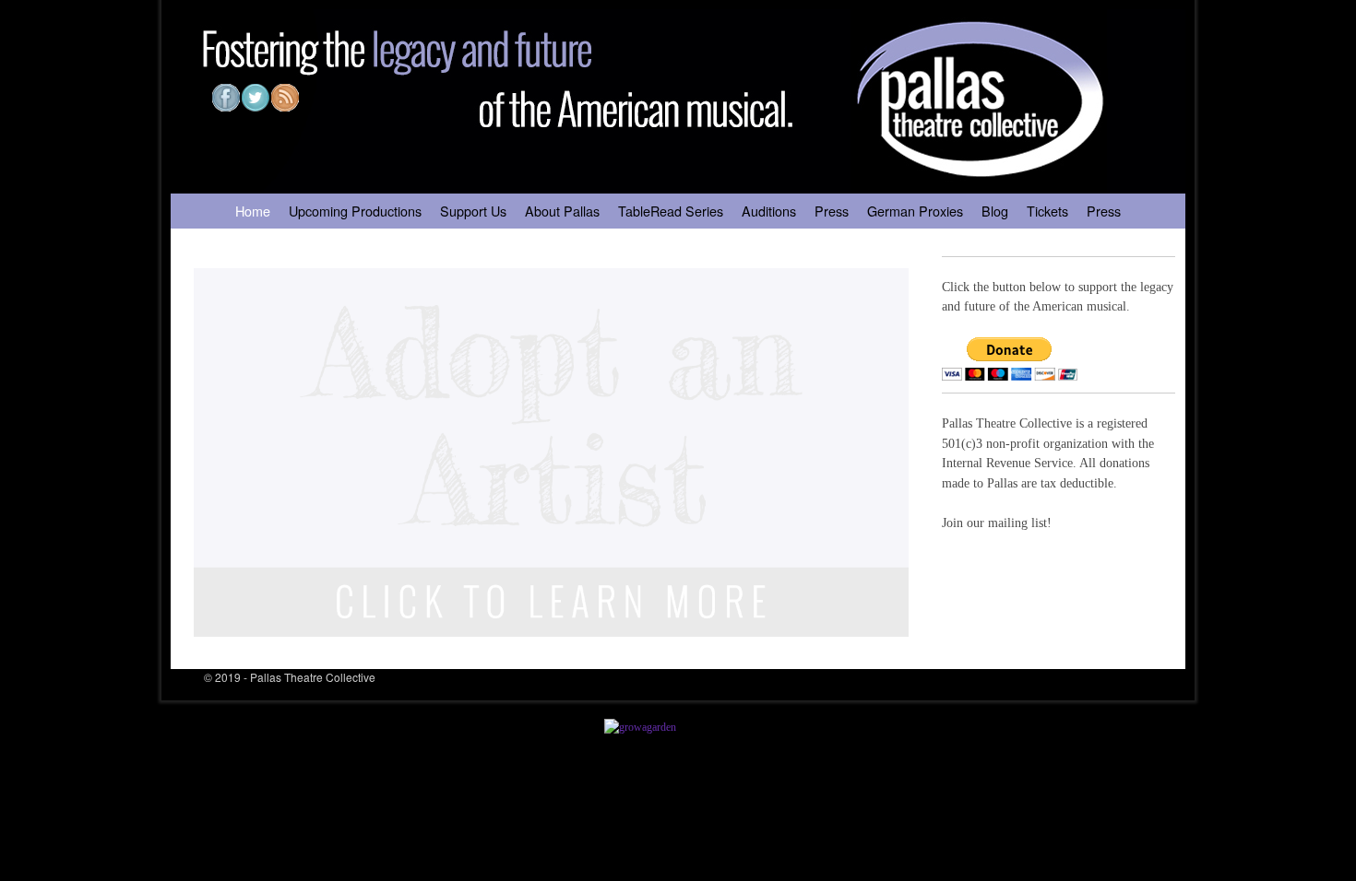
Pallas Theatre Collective (312, 677)
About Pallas (562, 210)
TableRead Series (670, 210)
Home (252, 210)
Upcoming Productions (355, 210)
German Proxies (915, 210)
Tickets (1047, 210)
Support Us (473, 210)
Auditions (769, 210)
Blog (994, 210)
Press (832, 210)
